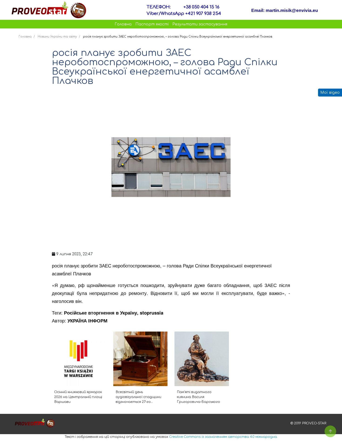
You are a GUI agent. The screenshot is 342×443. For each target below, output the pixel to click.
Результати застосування (199, 24)
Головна (123, 24)
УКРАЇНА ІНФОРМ (87, 320)
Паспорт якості (152, 24)
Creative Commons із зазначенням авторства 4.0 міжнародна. (223, 437)
